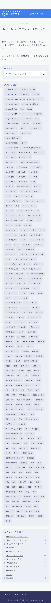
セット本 (24, 235)
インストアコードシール (34, 201)
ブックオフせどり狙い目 (15, 274)
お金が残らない (11, 128)
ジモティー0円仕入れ (28, 230)
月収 (20, 419)
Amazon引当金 (11, 109)
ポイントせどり (11, 293)
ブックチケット (34, 283)
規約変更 (22, 482)
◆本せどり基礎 (26, 566)
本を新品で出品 (11, 438)
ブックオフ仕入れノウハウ (15, 283)
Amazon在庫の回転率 (30, 104)
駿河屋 (40, 516)
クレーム (30, 220)
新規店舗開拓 (10, 414)
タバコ (16, 245)
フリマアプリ (10, 264)
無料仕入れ (35, 448)
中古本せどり (34, 327)
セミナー (24, 240)
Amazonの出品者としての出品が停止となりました (24, 99)
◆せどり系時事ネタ (26, 544)
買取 (20, 492)
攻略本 (36, 404)
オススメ (9, 206)
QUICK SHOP (27, 119)
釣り (7, 506)
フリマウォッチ (24, 264)
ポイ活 (23, 293)
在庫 (38, 380)
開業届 (28, 506)
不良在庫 (22, 327)
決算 (25, 443)
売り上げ (29, 385)
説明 (14, 487)
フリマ (33, 259)
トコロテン (30, 249)
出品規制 (29, 356)
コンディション (11, 230)
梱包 (22, 438)
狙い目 (8, 453)
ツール (19, 249)
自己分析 (9, 477)
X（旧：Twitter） (12, 123)
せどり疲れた (10, 182)
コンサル (27, 225)
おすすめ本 (36, 123)
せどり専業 (10, 177)
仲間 (17, 341)
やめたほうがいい (23, 186)
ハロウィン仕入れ (37, 254)
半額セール (10, 375)
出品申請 (19, 356)
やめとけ (37, 186)
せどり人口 (10, 167)
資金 (34, 492)
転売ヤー (15, 501)
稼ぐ (39, 463)
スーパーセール (11, 235)
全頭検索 (25, 351)
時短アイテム (10, 419)
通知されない (27, 501)
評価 (7, 487)
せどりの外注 (10, 152)
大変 (22, 390)
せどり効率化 (35, 167)
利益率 (8, 366)
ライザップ (28, 312)
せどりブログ (10, 157)
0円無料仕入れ (11, 89)
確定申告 (24, 463)
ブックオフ (38, 264)
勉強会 (36, 371)
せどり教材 (21, 177)
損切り (28, 404)
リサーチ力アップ (34, 317)
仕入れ (21, 332)
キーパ (19, 211)
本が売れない (10, 424)
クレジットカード (34, 215)
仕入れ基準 (10, 337)
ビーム (8, 259)
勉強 (29, 371)
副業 (15, 366)
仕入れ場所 (21, 337)
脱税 (36, 472)
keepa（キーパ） (12, 119)
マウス (31, 293)
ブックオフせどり (12, 269)
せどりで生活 (25, 133)
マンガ (8, 298)
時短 (32, 414)
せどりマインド (24, 157)
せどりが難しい (34, 128)
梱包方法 (30, 438)
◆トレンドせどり (26, 551)
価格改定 (41, 341)
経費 (14, 472)
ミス (15, 298)
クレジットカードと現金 (15, 220)
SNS (37, 119)
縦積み (28, 472)
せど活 (33, 182)
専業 (14, 395)
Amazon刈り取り (12, 104)
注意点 (40, 443)
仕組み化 (9, 341)
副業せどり (25, 366)
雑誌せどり (10, 511)
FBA (22, 109)
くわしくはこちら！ (37, 14)
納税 (7, 472)
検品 (39, 438)
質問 (35, 497)
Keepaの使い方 (11, 114)
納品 (30, 467)
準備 (14, 448)
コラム (18, 225)
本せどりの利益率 (32, 429)
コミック (9, 225)
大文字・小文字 (33, 390)
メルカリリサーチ (30, 303)
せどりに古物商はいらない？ (16, 143)
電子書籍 (29, 511)
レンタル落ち (10, 327)
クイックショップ (32, 211)
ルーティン (33, 322)
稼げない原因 (21, 467)
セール (8, 245)
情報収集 (9, 404)
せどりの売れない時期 (32, 148)
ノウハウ (24, 254)
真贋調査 (30, 458)
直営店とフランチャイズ (15, 458)
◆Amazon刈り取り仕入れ (26, 536)
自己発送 (19, 477)
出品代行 (35, 351)
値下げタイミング (12, 351)
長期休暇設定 (17, 506)
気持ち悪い (16, 443)
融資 (37, 477)
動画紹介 (26, 578)
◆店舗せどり (26, 562)
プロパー (35, 288)
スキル (42, 230)
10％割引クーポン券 (27, 89)
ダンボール (38, 245)
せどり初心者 (22, 167)
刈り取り (9, 361)
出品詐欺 (39, 356)
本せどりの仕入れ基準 (14, 429)
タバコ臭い (27, 245)
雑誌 (36, 506)
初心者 (18, 361)
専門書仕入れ (24, 395)
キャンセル (10, 211)
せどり (23, 128)
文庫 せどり (10, 409)
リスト (8, 322)
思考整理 (39, 400)
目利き (16, 453)
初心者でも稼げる (30, 361)
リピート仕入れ (20, 322)
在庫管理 (9, 385)
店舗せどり (10, 400)
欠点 (7, 443)
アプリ (8, 196)
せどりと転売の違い (13, 138)
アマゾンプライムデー (14, 201)
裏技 (14, 482)
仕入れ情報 (33, 337)
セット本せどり (36, 235)
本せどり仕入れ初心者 (14, 434)
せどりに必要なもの (13, 148)
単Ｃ (19, 375)
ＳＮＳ (8, 521)
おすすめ (25, 123)
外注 (7, 390)
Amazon (36, 94)
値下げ (29, 346)
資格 (27, 492)
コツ (38, 220)
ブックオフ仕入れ (35, 278)
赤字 (42, 497)
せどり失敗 (33, 172)
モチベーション (11, 308)
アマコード (18, 196)
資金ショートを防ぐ (13, 497)
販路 (29, 487)
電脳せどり (10, 516)
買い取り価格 (10, 492)
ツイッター (10, 249)
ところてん (10, 186)
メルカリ (24, 298)
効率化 (21, 371)
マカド (40, 293)
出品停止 (9, 356)
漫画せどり (23, 448)
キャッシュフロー (29, 206)
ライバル (39, 312)
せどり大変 (21, 172)
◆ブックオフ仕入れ (26, 555)
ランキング (10, 317)
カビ (17, 206)
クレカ (21, 215)
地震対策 (19, 385)
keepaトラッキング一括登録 (30, 114)
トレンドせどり (11, 254)
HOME (4, 594)
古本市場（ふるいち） (14, 380)
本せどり (22, 424)
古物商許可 (30, 380)
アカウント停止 (11, 191)
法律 (32, 443)
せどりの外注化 (24, 152)
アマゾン (29, 196)
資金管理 (27, 497)
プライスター (10, 288)
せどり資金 (23, 182)
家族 (7, 395)
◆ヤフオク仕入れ (26, 559)
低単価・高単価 (28, 341)
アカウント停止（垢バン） (30, 191)
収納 (25, 375)
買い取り (38, 487)
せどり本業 (33, 177)
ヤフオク (35, 308)
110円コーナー (11, 94)
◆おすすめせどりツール (26, 540)
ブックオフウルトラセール (15, 278)
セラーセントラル (37, 240)
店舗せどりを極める (24, 400)
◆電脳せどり (26, 570)
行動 (7, 482)
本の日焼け (30, 434)
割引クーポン (10, 371)
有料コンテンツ (31, 419)
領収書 (31, 516)
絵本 (21, 472)
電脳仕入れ (21, 516)
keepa (29, 109)
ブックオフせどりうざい (31, 269)
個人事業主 (10, 346)
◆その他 (26, 547)
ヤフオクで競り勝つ (13, 312)
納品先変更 (40, 467)
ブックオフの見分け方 (35, 274)
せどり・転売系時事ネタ (29, 162)
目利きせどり (27, 453)
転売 (7, 501)
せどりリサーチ (11, 162)
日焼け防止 (23, 414)
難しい (19, 511)
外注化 (14, 390)
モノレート (25, 308)
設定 (31, 482)
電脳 (37, 511)
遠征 (37, 501)
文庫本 (21, 409)
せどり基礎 (10, 172)
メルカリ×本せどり (13, 303)
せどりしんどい (11, 133)
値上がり (20, 346)
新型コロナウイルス (34, 409)
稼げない (9, 467)
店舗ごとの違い (38, 395)
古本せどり (35, 375)
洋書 (7, 448)
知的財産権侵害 (11, 463)
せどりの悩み (39, 152)
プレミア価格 (24, 288)
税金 (32, 463)
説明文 (21, 487)
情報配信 (19, 404)
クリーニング (10, 215)
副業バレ (36, 366)
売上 (37, 385)
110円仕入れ (24, 94)
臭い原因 (29, 477)
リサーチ (20, 317)
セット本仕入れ (11, 240)
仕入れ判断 (31, 332)
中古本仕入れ (10, 332)
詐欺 (37, 482)
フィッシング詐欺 (20, 259)
